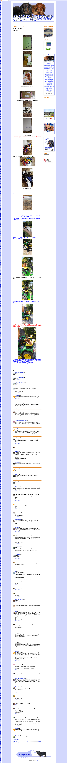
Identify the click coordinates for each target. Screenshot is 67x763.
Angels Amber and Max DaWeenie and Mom (21, 420)
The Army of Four (17, 554)
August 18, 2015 (17, 699)
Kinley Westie (17, 587)
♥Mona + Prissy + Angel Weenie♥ (19, 372)
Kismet (16, 481)
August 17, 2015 (17, 692)
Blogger (37, 760)
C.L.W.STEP (16, 474)
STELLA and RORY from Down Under (20, 678)
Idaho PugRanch (17, 493)
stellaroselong (17, 437)
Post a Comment (16, 739)
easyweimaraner (17, 428)
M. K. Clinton (17, 527)
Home (27, 741)
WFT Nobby (17, 511)
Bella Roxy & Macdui (18, 519)
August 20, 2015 (17, 725)
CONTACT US (19, 23)
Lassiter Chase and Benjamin (19, 599)
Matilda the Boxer (17, 486)
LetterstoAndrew (17, 702)
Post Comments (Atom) (20, 742)
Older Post (39, 741)
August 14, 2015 (17, 660)
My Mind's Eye (17, 451)
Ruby (16, 611)
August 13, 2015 (17, 374)
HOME (14, 23)
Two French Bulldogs (18, 468)
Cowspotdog (17, 395)
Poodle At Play (17, 735)
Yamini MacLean (17, 546)
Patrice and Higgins (18, 686)
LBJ (15, 571)
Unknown (16, 651)
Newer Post (15, 741)
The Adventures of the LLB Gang (19, 604)
